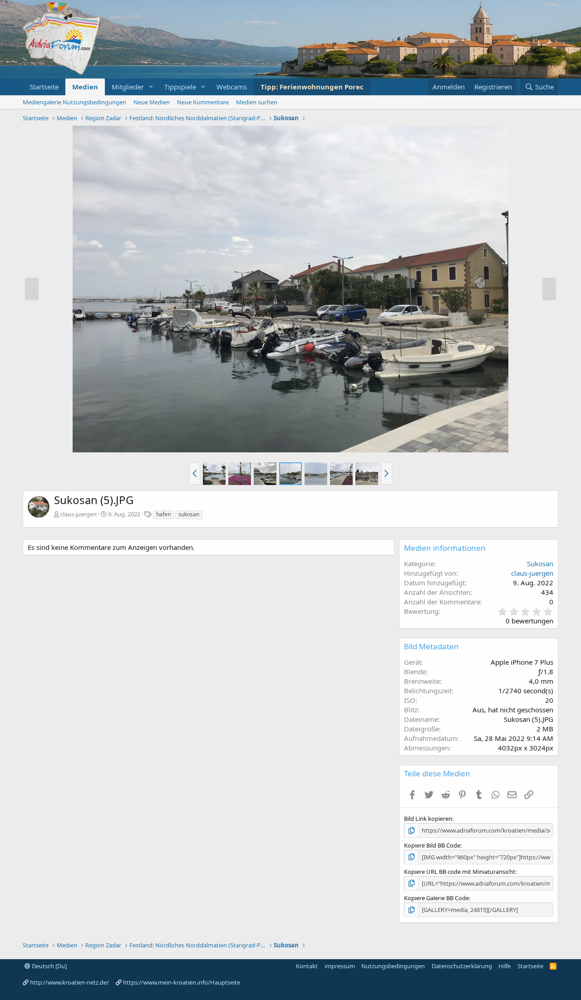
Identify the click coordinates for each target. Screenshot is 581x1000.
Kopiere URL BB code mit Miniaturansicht (459, 872)
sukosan (188, 514)
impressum (340, 966)
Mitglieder (128, 86)
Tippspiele (180, 86)
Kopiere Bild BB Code (432, 845)
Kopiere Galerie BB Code (436, 898)
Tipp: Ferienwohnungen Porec (312, 86)
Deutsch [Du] (48, 966)
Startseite (44, 86)
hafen (163, 514)
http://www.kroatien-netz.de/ (69, 982)
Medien (85, 86)
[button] (151, 86)
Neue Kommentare (203, 102)
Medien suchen (256, 102)
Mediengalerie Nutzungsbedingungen (74, 102)
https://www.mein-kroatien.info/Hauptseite (181, 982)
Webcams (232, 86)
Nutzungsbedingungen (393, 966)
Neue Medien (151, 102)
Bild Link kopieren (428, 818)
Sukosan (540, 563)
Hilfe (504, 966)
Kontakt (307, 966)
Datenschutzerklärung (462, 966)
